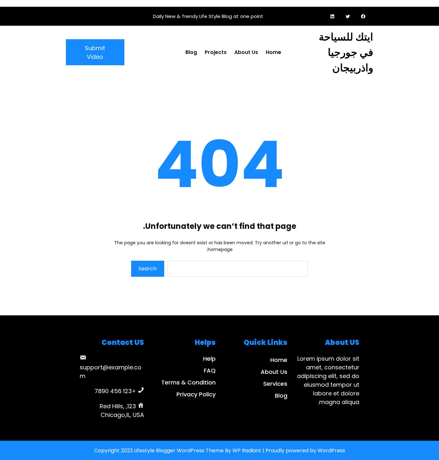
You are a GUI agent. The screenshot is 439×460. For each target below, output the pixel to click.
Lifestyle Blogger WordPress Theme (179, 450)
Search (148, 268)
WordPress (331, 450)
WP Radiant (246, 450)
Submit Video (95, 52)
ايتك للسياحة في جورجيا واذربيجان (346, 52)
